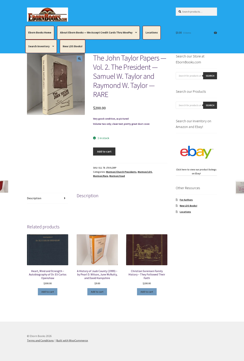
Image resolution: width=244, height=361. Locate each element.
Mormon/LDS (145, 171)
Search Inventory (39, 46)
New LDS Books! (72, 46)
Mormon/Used (117, 176)
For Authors (186, 199)
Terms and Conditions (40, 340)
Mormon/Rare (100, 176)
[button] (79, 59)
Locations (152, 32)
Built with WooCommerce (72, 340)
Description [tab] (34, 198)
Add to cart (104, 151)
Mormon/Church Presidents (121, 171)
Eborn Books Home (39, 32)
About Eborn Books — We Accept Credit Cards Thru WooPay (96, 32)
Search (210, 75)
